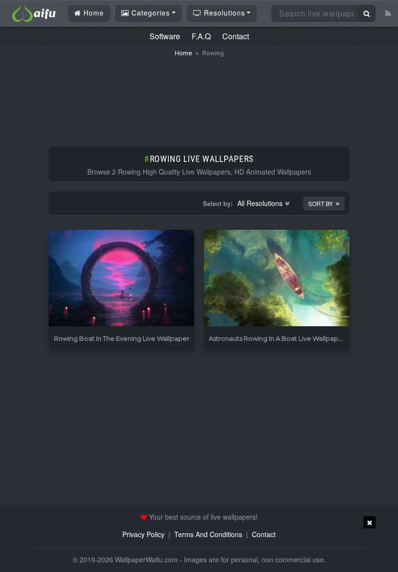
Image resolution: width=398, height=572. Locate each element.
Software (164, 36)
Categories (149, 12)
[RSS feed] (388, 13)
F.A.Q (201, 36)
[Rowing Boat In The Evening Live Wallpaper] (121, 278)
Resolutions (223, 12)
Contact (235, 36)
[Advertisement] (199, 97)
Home (92, 12)
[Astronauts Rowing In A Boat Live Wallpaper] (276, 278)
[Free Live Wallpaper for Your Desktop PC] (34, 12)
